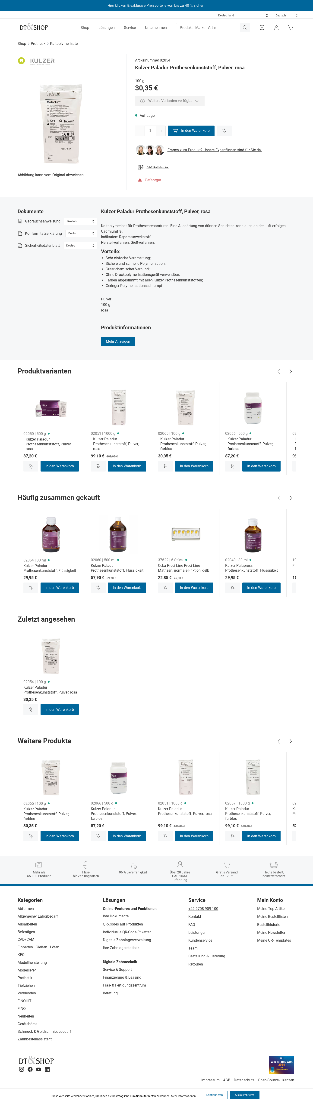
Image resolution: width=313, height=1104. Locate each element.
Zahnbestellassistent (35, 1039)
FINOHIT (25, 1001)
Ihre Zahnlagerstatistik (121, 948)
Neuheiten (26, 1016)
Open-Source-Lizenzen (276, 1080)
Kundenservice (200, 940)
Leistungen (197, 932)
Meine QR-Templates (274, 940)
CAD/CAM (26, 939)
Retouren (195, 964)
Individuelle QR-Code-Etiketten (127, 932)
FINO (22, 1008)
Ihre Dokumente (116, 916)
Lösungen (106, 27)
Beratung (110, 993)
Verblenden (27, 993)
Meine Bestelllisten (272, 916)
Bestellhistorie (268, 924)
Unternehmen (156, 27)
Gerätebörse (27, 1024)
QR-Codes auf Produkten (123, 924)
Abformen (26, 909)
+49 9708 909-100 (203, 909)
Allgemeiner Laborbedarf (38, 916)
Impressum (210, 1080)
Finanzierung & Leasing (122, 977)
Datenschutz (244, 1080)
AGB (226, 1080)
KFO (21, 955)
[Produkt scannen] (262, 28)
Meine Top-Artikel (271, 909)
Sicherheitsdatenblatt (42, 245)
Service (130, 27)
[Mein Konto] (276, 28)
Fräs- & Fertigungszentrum (124, 985)
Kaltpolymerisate (64, 43)
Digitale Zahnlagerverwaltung (127, 940)
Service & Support (117, 969)
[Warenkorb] (292, 28)
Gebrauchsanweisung (42, 221)
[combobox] (243, 15)
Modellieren (27, 970)
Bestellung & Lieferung (206, 956)
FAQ (191, 924)
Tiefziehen (26, 985)
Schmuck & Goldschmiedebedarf (44, 1031)
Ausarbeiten (27, 924)
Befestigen (26, 932)
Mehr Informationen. (183, 1096)
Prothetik (38, 43)
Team (193, 948)
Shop (85, 27)
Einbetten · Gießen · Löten (38, 947)
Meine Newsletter (271, 932)
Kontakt (194, 916)
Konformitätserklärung (43, 233)
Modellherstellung (32, 962)
